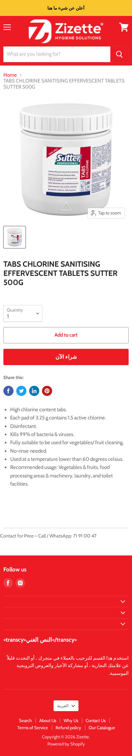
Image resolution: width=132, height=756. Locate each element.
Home (10, 75)
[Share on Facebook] (8, 391)
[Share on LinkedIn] (34, 391)
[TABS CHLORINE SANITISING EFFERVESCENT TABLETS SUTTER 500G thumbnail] (14, 237)
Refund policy (68, 727)
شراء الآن (66, 357)
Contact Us (96, 720)
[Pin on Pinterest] (47, 391)
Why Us (71, 720)
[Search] (119, 54)
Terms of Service (32, 727)
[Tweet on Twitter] (21, 391)
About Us (47, 720)
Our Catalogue (102, 727)
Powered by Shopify (66, 743)
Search (25, 720)
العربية (62, 705)
